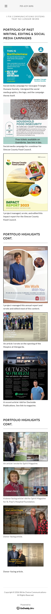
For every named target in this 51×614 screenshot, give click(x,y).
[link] (25, 608)
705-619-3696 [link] (26, 6)
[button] (6, 6)
